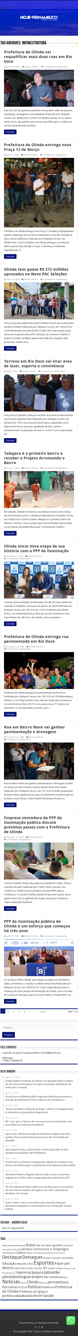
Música (63, 1277)
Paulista (43, 1283)
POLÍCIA (22, 1287)
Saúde (48, 1295)
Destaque (12, 1257)
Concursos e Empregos (51, 1249)
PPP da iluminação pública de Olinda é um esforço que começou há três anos (37, 926)
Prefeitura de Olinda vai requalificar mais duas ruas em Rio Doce (38, 57)
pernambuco (58, 1282)
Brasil (30, 1245)
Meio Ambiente (52, 1277)
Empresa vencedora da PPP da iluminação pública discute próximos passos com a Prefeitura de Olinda (37, 825)
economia (68, 1257)
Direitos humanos (52, 1258)
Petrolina (9, 1287)
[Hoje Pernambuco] (39, 17)
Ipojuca (37, 1272)
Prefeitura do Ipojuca (33, 1291)
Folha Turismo (35, 1268)
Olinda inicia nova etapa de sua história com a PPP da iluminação (36, 548)
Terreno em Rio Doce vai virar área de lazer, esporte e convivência (38, 363)
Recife (38, 1296)
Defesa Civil (31, 1253)
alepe (4, 1245)
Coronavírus (8, 1252)
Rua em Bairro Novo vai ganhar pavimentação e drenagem (34, 729)
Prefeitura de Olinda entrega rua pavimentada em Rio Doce (36, 639)
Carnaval (68, 1245)
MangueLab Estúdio (48, 1322)
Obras (23, 1282)
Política (35, 67)
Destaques (32, 1257)
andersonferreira (16, 1245)
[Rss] (35, 1327)
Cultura (20, 1252)
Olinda (28, 67)
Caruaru (26, 1249)
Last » (43, 1011)
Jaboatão (52, 1272)
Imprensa (23, 1272)
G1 (45, 1268)
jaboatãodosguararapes (22, 1277)
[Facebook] (39, 1327)
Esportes (44, 1263)
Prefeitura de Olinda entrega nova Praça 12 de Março (37, 147)
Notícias (11, 1281)
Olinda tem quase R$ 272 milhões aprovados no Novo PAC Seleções (36, 271)
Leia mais (10, 132)
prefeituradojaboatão (17, 1296)
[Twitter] (42, 1327)
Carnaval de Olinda (10, 1249)
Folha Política (20, 1268)
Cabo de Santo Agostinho (49, 1245)
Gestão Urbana (55, 1268)
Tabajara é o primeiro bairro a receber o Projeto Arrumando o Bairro (34, 458)
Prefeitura (47, 1287)
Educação (9, 1263)
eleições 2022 (25, 1263)
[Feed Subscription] (77, 43)
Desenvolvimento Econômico (51, 1253)
